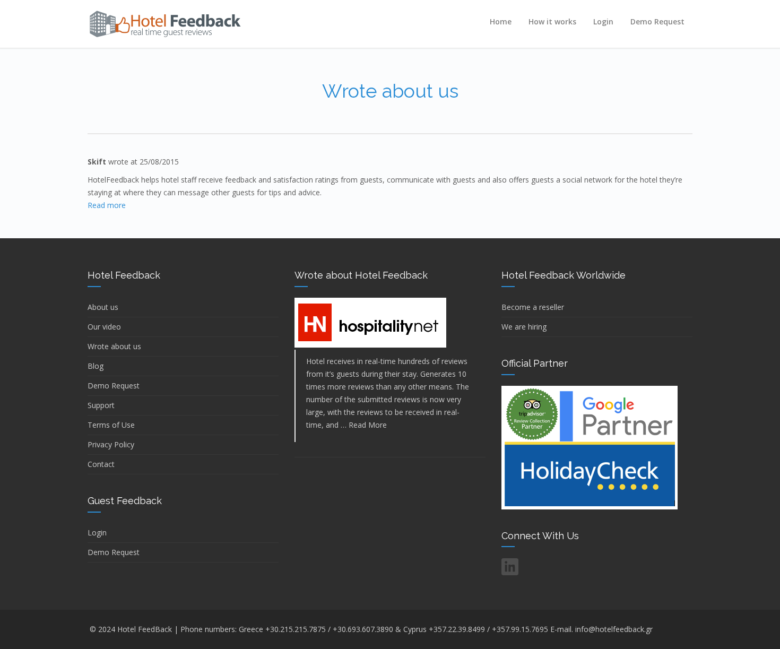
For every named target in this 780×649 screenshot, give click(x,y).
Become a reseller (532, 307)
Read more (107, 205)
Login (603, 21)
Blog (95, 366)
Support (101, 405)
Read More (368, 425)
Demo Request (657, 21)
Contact (101, 464)
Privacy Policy (111, 444)
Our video (104, 327)
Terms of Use (111, 425)
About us (103, 307)
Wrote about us (114, 346)
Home (501, 21)
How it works (552, 21)
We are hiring (524, 327)
